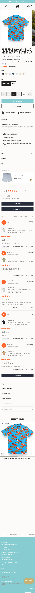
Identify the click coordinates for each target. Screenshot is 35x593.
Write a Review (21, 209)
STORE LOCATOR (5, 557)
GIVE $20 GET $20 (5, 549)
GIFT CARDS (4, 547)
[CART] (32, 6)
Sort (15, 216)
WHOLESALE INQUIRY (6, 554)
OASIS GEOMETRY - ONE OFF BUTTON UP (20, 261)
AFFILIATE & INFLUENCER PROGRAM (10, 552)
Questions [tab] (15, 199)
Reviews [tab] (5, 199)
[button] (17, 66)
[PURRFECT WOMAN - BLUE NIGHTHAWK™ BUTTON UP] (17, 439)
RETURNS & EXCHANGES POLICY (9, 562)
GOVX (2, 564)
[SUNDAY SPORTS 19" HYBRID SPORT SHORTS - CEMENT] (7, 177)
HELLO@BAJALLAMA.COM (8, 572)
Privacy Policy (28, 592)
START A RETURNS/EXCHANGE (9, 544)
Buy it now (17, 106)
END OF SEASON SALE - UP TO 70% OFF (17, 1)
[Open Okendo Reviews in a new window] (8, 196)
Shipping (3, 59)
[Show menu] (2, 6)
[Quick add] (2, 454)
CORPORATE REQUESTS (7, 559)
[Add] (30, 180)
